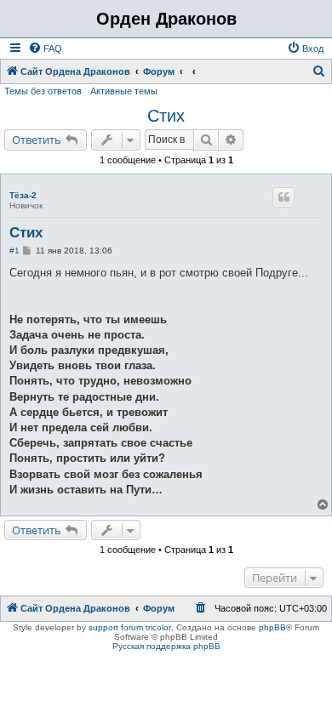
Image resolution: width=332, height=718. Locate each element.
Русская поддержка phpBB (166, 646)
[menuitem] (45, 48)
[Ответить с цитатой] (283, 197)
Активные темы (123, 91)
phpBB (272, 627)
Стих (166, 115)
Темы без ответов (43, 91)
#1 (14, 250)
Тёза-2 (23, 195)
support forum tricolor (130, 627)
